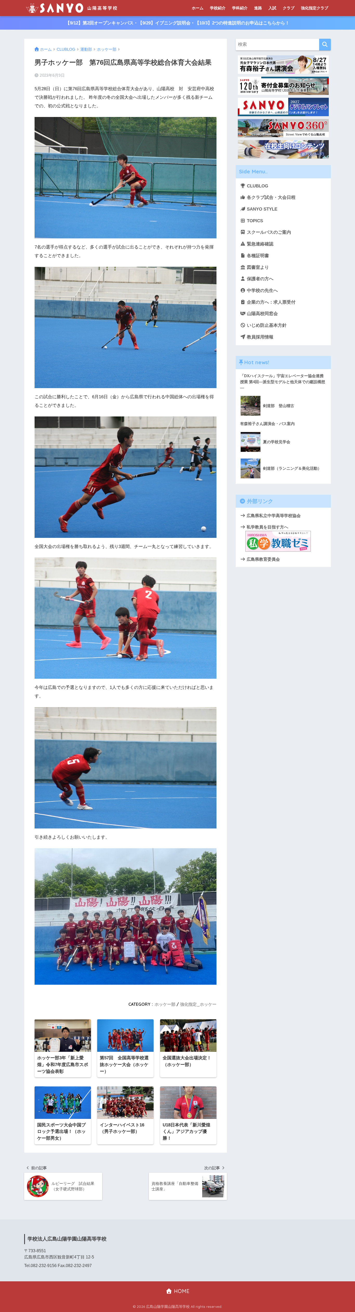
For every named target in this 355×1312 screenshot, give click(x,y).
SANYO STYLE (261, 209)
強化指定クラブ (314, 8)
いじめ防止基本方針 (266, 325)
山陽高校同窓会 (262, 313)
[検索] (325, 44)
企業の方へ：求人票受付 (270, 302)
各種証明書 (257, 255)
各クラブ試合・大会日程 (270, 197)
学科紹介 (240, 8)
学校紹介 (218, 8)
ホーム (197, 8)
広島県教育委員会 (263, 559)
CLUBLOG (257, 186)
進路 (258, 8)
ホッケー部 (165, 1004)
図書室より (257, 267)
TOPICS (254, 220)
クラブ (288, 8)
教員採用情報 (259, 337)
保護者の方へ (259, 278)
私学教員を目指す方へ (267, 527)
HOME (180, 1291)
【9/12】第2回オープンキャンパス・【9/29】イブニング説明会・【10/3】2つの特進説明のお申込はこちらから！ (177, 23)
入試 (272, 8)
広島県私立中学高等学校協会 (273, 515)
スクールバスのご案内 (268, 232)
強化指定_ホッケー (198, 1004)
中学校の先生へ (262, 290)
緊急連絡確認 (259, 243)
